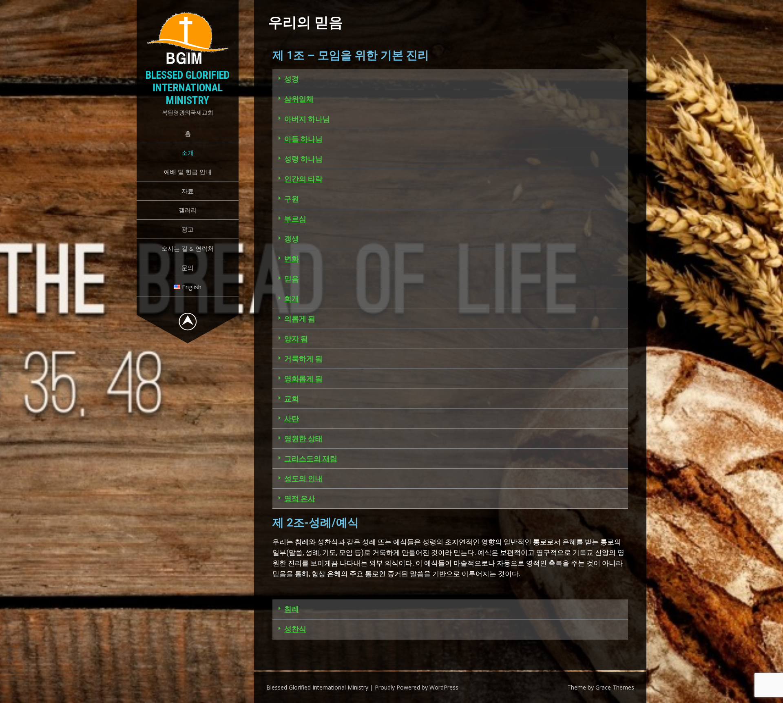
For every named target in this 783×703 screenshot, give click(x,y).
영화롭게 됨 (303, 378)
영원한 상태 (303, 438)
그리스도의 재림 (310, 458)
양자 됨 (296, 338)
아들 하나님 (303, 139)
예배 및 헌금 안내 (188, 172)
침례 (291, 609)
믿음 (291, 278)
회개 (291, 298)
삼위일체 (299, 99)
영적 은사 (299, 498)
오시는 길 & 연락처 (187, 248)
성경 (291, 79)
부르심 (295, 218)
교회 (291, 398)
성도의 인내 (303, 478)
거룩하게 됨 (303, 358)
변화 (291, 258)
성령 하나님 (303, 159)
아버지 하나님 (307, 119)
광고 (187, 229)
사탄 (291, 418)
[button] (450, 79)
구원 (291, 199)
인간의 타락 (303, 179)
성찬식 (295, 629)
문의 (187, 267)
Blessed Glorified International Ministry (188, 87)
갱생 (291, 238)
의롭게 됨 (299, 318)
